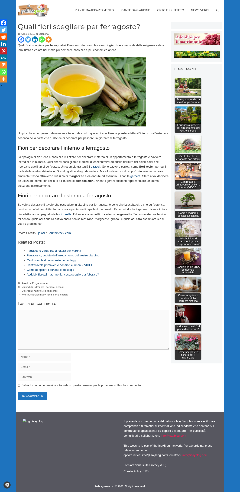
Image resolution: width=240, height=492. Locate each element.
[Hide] (1, 85)
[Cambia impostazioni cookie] (7, 484)
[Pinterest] (3, 50)
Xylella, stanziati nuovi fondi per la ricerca (45, 294)
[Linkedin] (35, 39)
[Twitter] (28, 39)
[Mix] (3, 64)
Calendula (27, 286)
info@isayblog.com (173, 435)
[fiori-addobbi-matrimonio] (197, 44)
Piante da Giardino (135, 10)
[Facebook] (21, 39)
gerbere (135, 176)
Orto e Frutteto (170, 10)
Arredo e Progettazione (35, 283)
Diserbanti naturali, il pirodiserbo (40, 290)
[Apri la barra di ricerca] (217, 10)
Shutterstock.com (59, 233)
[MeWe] (3, 57)
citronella (65, 214)
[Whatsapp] (42, 39)
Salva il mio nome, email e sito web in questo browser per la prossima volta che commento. (81, 385)
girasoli (95, 166)
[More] (49, 39)
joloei (41, 233)
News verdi (200, 10)
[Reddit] (3, 36)
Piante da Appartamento (94, 10)
